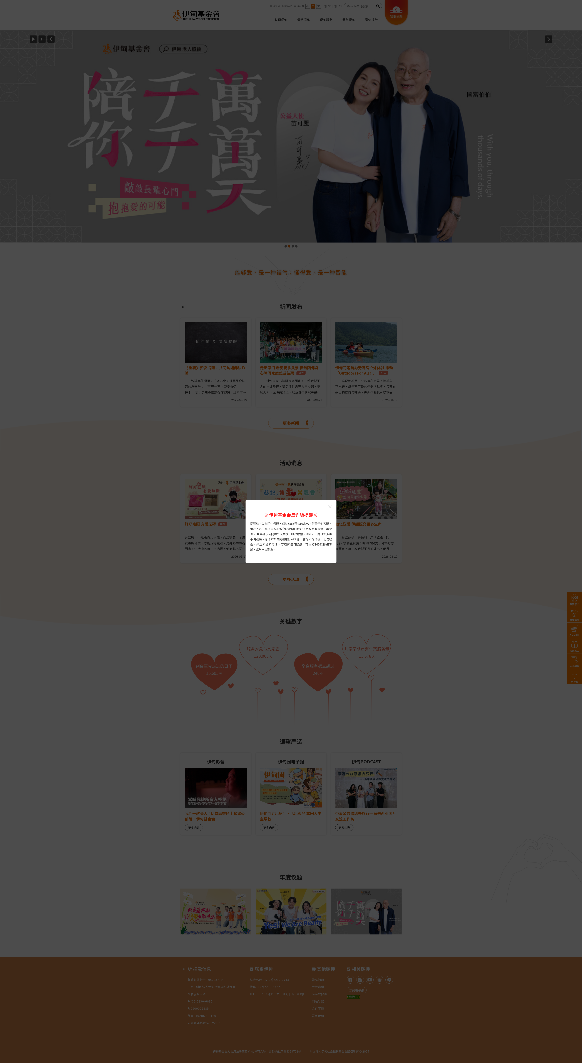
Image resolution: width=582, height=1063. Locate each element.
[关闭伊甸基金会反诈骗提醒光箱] (330, 507)
